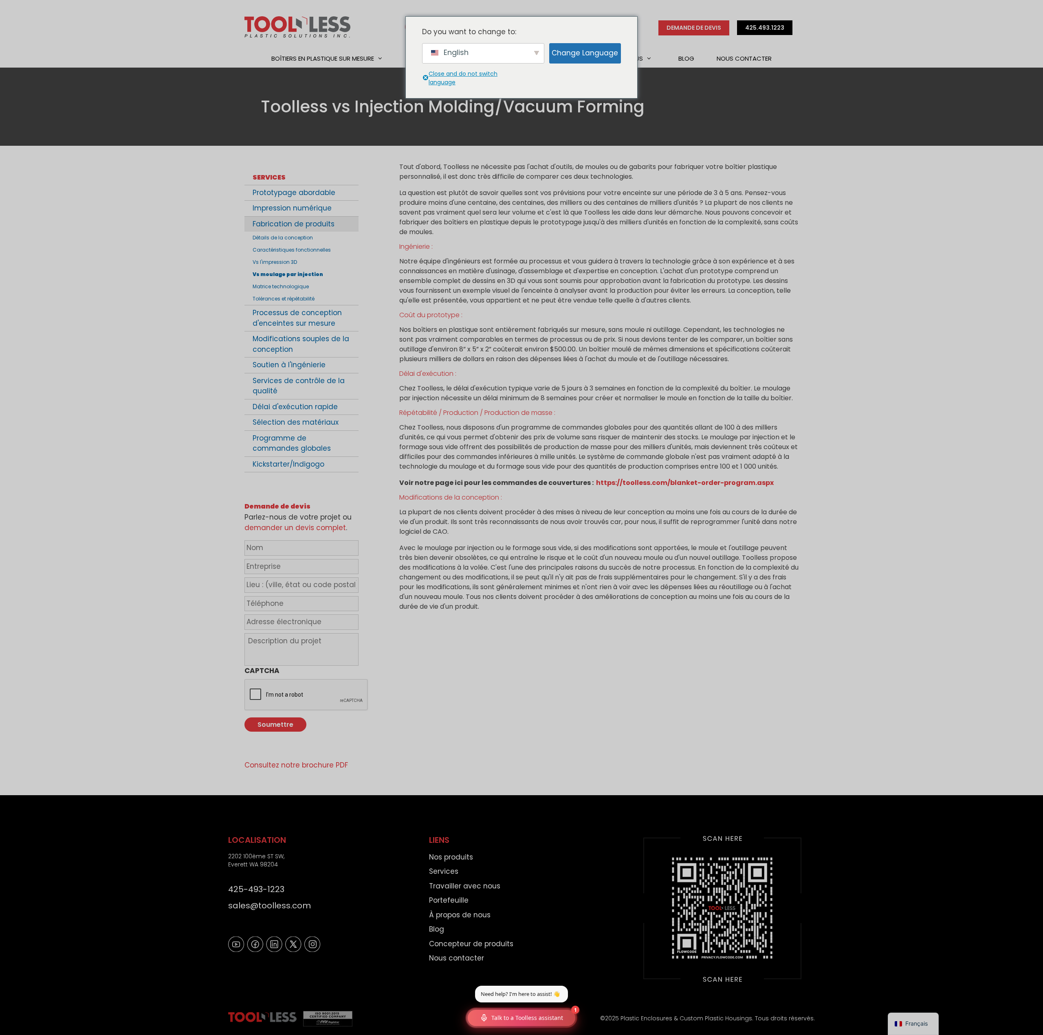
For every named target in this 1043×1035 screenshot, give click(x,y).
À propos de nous (460, 915)
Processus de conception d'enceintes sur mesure (297, 318)
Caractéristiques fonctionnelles (292, 249)
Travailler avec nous (464, 886)
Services (269, 177)
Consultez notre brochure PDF (296, 765)
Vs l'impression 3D (275, 262)
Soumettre (275, 724)
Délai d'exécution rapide (295, 407)
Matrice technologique (281, 286)
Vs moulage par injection (288, 274)
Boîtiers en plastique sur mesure (322, 59)
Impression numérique (292, 208)
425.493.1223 (764, 28)
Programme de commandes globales (292, 443)
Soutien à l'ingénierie (289, 365)
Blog (686, 59)
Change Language (585, 53)
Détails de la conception (283, 237)
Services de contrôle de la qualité (299, 386)
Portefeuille (449, 900)
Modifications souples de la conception (301, 344)
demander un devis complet (295, 528)
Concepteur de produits (471, 944)
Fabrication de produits (293, 224)
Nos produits (451, 857)
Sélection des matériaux (296, 422)
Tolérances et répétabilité (284, 298)
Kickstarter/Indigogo (288, 464)
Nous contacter (744, 59)
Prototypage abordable (294, 192)
